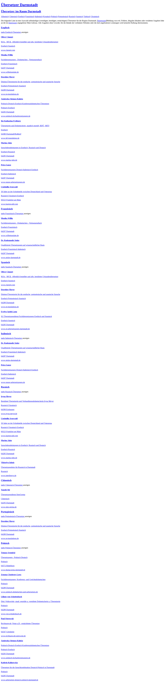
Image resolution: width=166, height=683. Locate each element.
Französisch (29, 16)
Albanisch (5, 16)
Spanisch (79, 16)
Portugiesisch (63, 16)
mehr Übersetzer (11, 32)
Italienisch (39, 16)
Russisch (72, 16)
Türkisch (86, 16)
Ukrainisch (95, 16)
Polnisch (54, 16)
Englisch (21, 16)
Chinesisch (13, 16)
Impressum (102, 21)
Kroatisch (47, 16)
